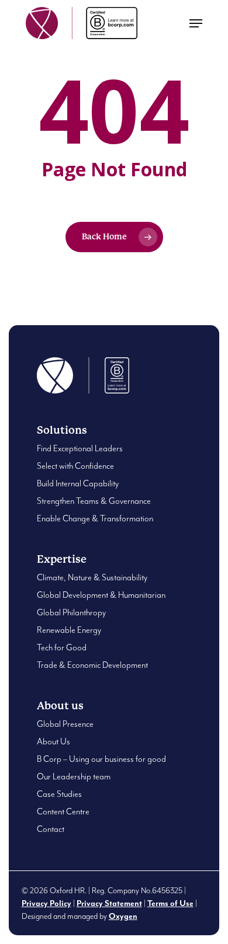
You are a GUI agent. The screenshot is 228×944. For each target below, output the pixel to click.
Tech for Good (62, 648)
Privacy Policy (46, 903)
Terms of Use (170, 903)
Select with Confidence (75, 466)
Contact (50, 829)
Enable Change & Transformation (95, 519)
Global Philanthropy (71, 613)
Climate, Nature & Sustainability (92, 578)
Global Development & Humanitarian (101, 595)
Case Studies (59, 794)
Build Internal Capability (78, 484)
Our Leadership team (73, 777)
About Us (53, 742)
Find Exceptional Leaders (80, 449)
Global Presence (65, 724)
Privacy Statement (109, 903)
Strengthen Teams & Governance (94, 501)
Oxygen (123, 916)
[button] (195, 23)
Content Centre (63, 812)
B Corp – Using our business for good (101, 759)
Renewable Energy (69, 630)
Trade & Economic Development (92, 665)
